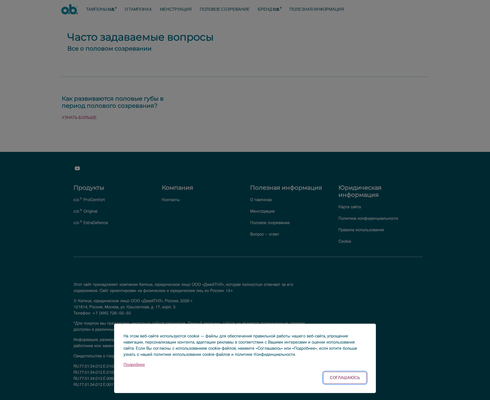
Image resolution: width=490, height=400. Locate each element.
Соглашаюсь (345, 377)
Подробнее (134, 364)
